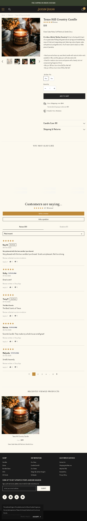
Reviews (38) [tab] (23, 227)
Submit (43, 488)
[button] (2, 61)
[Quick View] (36, 399)
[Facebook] (4, 497)
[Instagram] (10, 497)
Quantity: (46, 84)
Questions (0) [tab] (64, 227)
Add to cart (64, 96)
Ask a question (44, 219)
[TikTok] (23, 497)
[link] (15, 188)
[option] (21, 37)
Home (3, 15)
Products (10, 15)
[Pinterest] (16, 497)
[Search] (9, 9)
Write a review (43, 213)
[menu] (3, 9)
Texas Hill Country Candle (20, 436)
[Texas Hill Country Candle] (20, 415)
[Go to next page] (57, 374)
